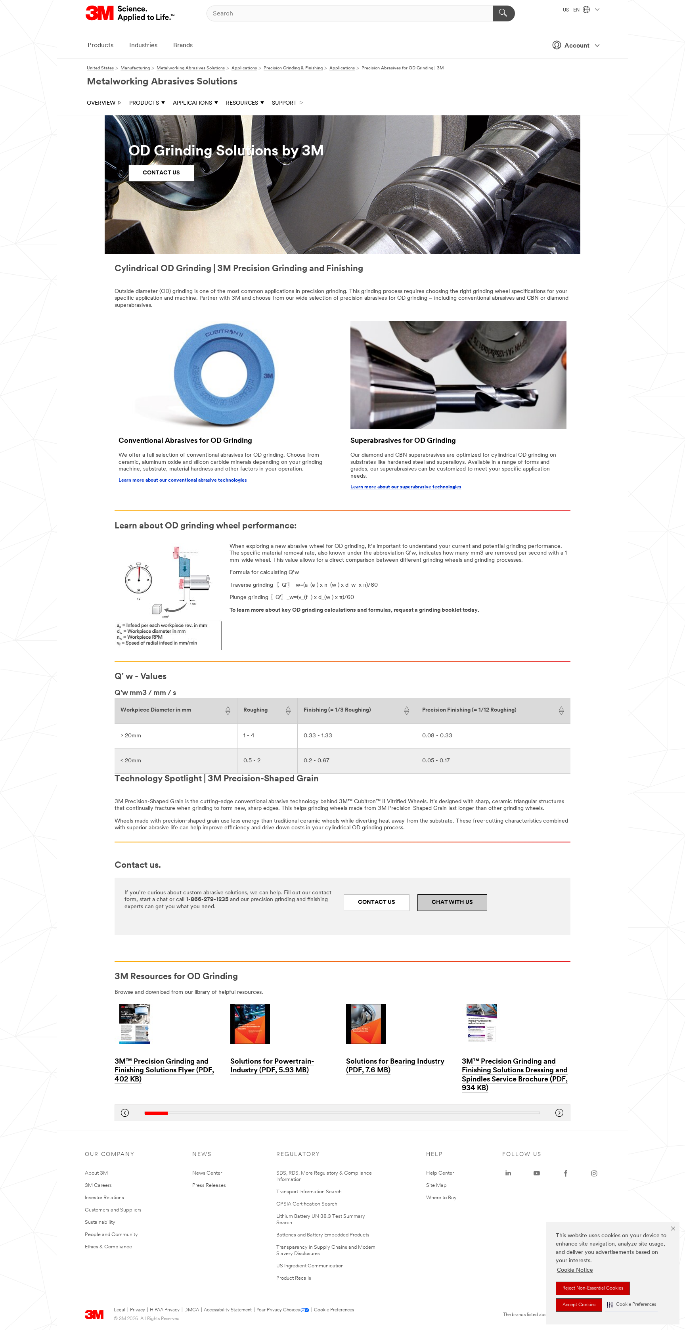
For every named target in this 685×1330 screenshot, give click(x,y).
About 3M (96, 1173)
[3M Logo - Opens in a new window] (131, 13)
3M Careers (98, 1185)
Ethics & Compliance (108, 1247)
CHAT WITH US (452, 902)
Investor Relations (104, 1197)
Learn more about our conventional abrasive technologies (183, 480)
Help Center (440, 1173)
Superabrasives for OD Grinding (403, 441)
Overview (101, 103)
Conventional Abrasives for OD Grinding (185, 441)
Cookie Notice (575, 1270)
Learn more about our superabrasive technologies (405, 487)
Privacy (137, 1310)
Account (577, 46)
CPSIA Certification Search (306, 1204)
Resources (242, 103)
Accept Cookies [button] (579, 1305)
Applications (192, 103)
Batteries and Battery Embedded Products (322, 1235)
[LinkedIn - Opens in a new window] (508, 1173)
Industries (143, 45)
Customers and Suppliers (113, 1210)
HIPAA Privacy (165, 1310)
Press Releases (209, 1185)
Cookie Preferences (334, 1310)
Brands (183, 45)
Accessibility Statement (228, 1310)
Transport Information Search (309, 1191)
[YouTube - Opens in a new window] (537, 1173)
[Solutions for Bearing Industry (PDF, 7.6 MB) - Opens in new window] (400, 1024)
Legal (119, 1310)
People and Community (111, 1234)
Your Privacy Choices (278, 1310)
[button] (631, 1304)
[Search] (504, 13)
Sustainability (100, 1222)
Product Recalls (293, 1278)
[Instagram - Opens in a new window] (594, 1173)
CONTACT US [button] (161, 173)
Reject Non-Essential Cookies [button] (593, 1288)
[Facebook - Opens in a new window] (566, 1173)
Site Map (436, 1185)
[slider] (342, 1113)
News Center (207, 1173)
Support (284, 103)
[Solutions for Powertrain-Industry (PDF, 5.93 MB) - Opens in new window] (284, 1024)
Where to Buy (441, 1197)
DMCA (191, 1310)
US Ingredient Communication (310, 1266)
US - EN (572, 10)
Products (100, 45)
